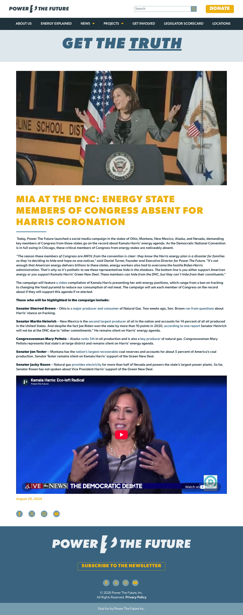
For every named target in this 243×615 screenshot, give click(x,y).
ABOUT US (24, 24)
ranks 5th (88, 339)
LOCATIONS (221, 24)
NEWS (86, 24)
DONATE (220, 8)
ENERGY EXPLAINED (56, 24)
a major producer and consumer (94, 309)
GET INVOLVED (144, 24)
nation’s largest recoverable (97, 352)
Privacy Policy (135, 597)
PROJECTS (112, 24)
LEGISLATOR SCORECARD (183, 24)
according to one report (182, 326)
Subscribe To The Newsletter (121, 566)
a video (61, 283)
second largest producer (107, 321)
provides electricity (86, 365)
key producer (150, 339)
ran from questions (199, 309)
